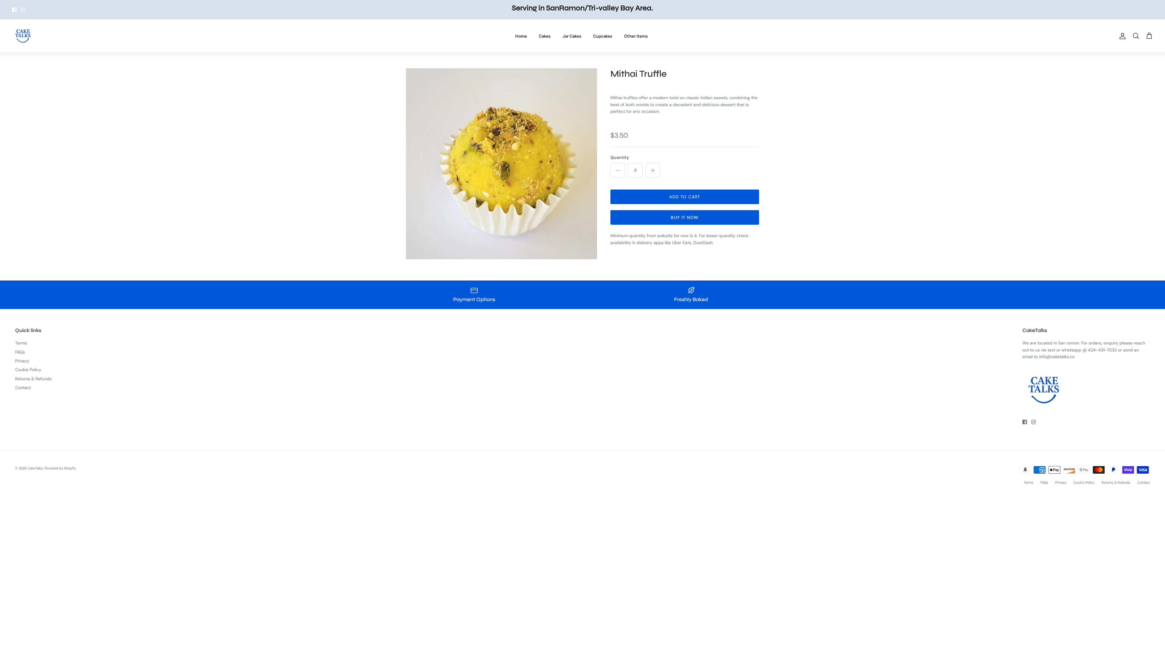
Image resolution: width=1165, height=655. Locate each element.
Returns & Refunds (33, 378)
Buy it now (684, 217)
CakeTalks (35, 468)
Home (521, 36)
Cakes (545, 36)
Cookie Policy (28, 369)
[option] (501, 163)
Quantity (619, 157)
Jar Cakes (571, 36)
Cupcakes (602, 36)
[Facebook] (14, 10)
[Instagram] (23, 10)
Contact (23, 387)
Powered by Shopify (60, 468)
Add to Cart (684, 197)
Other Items (636, 36)
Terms (21, 343)
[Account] (1121, 36)
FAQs (20, 352)
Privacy (22, 361)
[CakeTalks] (22, 36)
